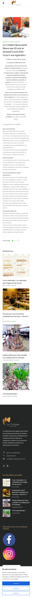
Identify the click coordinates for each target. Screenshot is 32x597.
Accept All (16, 583)
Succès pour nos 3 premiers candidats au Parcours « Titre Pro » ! (16, 316)
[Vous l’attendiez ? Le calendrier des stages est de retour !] (16, 265)
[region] (16, 581)
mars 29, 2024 (6, 396)
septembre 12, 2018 (8, 42)
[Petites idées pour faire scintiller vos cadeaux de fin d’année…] (16, 337)
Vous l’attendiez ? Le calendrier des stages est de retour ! (19, 482)
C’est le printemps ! (10, 394)
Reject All (16, 593)
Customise (16, 588)
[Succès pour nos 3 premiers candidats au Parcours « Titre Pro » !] (16, 299)
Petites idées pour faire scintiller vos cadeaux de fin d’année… (20, 502)
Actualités (17, 42)
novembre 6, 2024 (8, 360)
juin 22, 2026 (6, 285)
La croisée (7, 240)
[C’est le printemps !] (16, 376)
